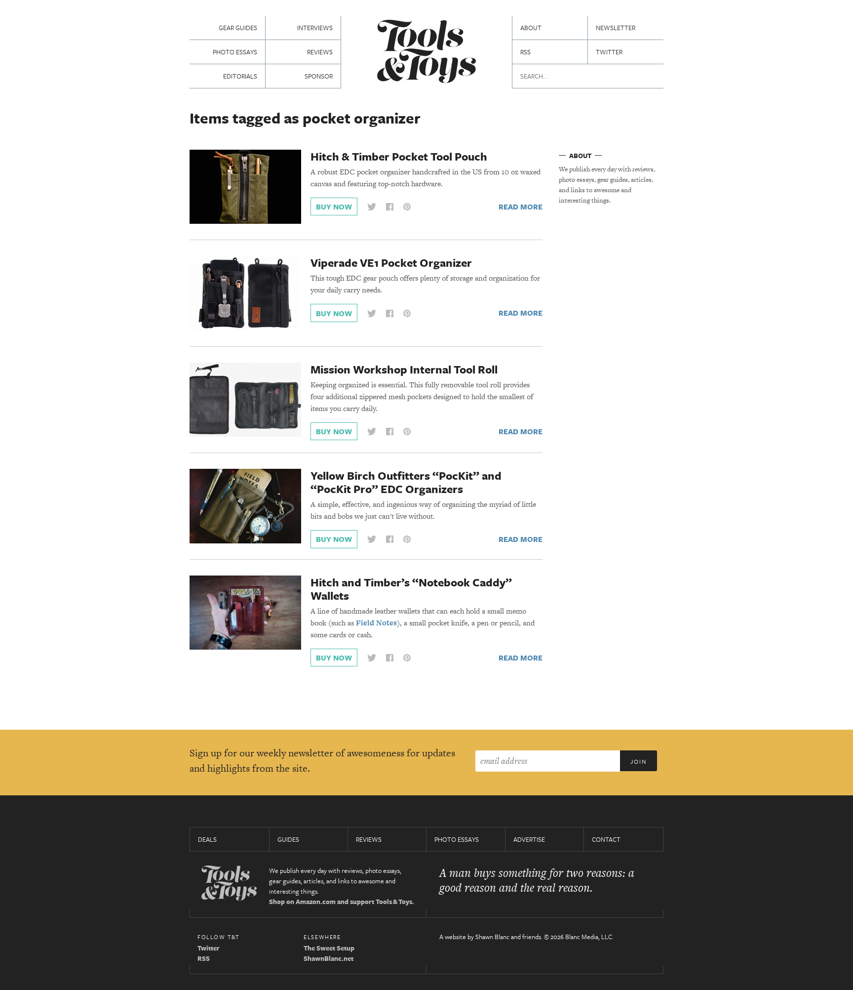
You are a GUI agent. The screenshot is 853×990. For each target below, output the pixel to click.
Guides (288, 839)
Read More (521, 206)
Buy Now (334, 206)
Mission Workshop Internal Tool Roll (404, 369)
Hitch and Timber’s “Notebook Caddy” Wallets (411, 589)
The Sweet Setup (329, 948)
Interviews (315, 28)
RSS (525, 52)
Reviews (320, 52)
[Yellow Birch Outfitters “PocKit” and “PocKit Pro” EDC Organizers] (245, 505)
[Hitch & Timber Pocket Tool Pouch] (245, 186)
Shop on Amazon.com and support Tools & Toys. (341, 902)
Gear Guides (238, 28)
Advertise (529, 839)
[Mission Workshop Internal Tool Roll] (245, 399)
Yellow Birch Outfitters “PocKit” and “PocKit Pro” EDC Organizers (406, 482)
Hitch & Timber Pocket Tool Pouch (398, 156)
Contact (606, 839)
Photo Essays (235, 52)
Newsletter (615, 28)
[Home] (426, 52)
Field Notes (376, 623)
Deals (207, 839)
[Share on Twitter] (371, 206)
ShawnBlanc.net (328, 958)
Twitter (609, 52)
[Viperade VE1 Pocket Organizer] (245, 292)
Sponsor (319, 76)
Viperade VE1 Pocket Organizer (391, 262)
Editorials (240, 76)
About (531, 28)
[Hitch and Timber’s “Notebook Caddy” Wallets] (245, 611)
